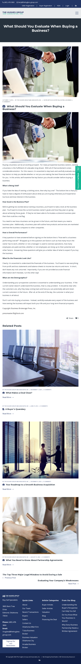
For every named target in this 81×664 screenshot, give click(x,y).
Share (71, 318)
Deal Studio (54, 657)
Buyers (25, 616)
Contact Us (26, 623)
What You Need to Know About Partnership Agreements (34, 560)
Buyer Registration (45, 6)
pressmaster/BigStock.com (13, 313)
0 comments (6, 102)
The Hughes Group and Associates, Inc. (29, 100)
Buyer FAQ (56, 100)
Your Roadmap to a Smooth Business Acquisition (30, 485)
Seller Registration (28, 6)
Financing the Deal (49, 619)
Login (67, 6)
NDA (58, 6)
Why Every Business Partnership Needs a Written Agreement (70, 628)
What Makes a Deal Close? (19, 393)
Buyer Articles (48, 100)
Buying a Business (66, 100)
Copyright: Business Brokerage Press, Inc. (19, 308)
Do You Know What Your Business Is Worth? (69, 618)
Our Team (26, 608)
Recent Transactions (30, 612)
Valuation (46, 612)
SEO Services (63, 657)
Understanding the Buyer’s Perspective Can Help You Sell (69, 608)
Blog (44, 616)
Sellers (25, 619)
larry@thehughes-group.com (28, 2)
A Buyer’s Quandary (15, 409)
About (24, 605)
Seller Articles (47, 608)
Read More (7, 397)
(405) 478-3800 (9, 2)
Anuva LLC (72, 657)
